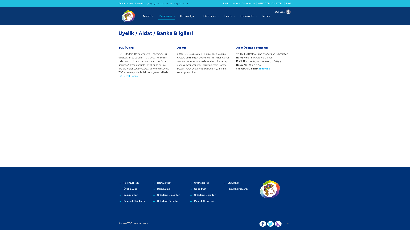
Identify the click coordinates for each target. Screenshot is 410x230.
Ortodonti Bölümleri (168, 195)
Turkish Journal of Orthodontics (239, 3)
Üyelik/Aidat (130, 189)
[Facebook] (262, 224)
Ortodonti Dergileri (205, 195)
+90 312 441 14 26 (159, 3)
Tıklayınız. (264, 68)
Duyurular (233, 183)
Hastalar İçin (164, 183)
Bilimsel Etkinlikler (134, 201)
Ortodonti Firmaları (168, 201)
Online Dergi (201, 183)
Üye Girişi (280, 12)
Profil (288, 3)
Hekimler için (131, 183)
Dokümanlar (130, 195)
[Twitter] (270, 224)
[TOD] (128, 16)
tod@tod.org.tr (180, 3)
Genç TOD (200, 189)
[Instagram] (278, 224)
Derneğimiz (164, 189)
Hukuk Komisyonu (238, 189)
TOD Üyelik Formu (128, 76)
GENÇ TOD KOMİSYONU (270, 3)
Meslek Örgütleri (204, 201)
